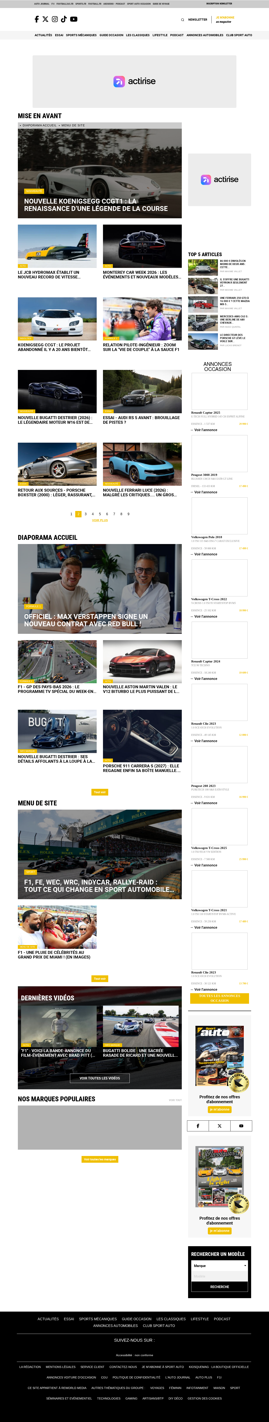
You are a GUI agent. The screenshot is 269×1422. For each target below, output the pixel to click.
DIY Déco (176, 1398)
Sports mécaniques (81, 35)
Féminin (175, 1388)
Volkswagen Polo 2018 (206, 537)
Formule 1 (111, 338)
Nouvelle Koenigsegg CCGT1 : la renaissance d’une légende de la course (96, 204)
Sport (30, 872)
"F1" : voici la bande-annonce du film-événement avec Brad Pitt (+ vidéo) (57, 1053)
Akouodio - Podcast (114, 4)
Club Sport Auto (239, 35)
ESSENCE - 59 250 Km (203, 921)
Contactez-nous (123, 1367)
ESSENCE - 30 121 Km (203, 983)
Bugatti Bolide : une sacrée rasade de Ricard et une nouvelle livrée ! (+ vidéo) (140, 1053)
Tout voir (100, 792)
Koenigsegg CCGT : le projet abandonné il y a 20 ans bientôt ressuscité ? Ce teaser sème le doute (53, 347)
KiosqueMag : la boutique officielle (219, 1367)
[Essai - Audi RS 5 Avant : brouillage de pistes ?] (142, 391)
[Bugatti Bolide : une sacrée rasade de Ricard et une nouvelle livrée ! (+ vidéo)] (141, 1026)
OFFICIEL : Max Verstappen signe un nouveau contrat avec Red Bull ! (86, 620)
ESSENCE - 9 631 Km (203, 797)
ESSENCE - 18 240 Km (203, 672)
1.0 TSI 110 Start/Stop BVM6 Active (213, 914)
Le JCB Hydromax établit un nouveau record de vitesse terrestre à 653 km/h (48, 274)
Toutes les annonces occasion (219, 998)
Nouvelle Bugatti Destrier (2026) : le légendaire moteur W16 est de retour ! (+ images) (55, 420)
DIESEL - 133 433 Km (203, 486)
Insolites (25, 338)
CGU (104, 1377)
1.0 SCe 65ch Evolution (206, 727)
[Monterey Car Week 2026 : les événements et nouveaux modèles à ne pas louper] (142, 246)
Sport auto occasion (139, 4)
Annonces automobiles (205, 35)
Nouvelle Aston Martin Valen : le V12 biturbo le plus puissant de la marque (141, 689)
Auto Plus (203, 1377)
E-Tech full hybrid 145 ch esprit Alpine (218, 416)
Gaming (131, 1398)
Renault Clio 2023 (203, 723)
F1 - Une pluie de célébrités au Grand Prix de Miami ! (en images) (54, 954)
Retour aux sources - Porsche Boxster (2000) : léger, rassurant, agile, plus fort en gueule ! (55, 492)
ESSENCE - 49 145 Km (203, 735)
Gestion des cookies (205, 1398)
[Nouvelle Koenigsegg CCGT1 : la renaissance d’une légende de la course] (100, 173)
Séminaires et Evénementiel (69, 1398)
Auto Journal (41, 4)
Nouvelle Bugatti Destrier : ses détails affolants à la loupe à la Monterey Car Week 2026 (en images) (55, 759)
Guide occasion (111, 35)
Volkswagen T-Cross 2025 (209, 848)
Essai (59, 35)
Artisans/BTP (153, 1398)
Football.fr (94, 4)
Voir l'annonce (204, 430)
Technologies (108, 1398)
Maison (219, 1388)
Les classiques (138, 35)
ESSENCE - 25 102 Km (203, 610)
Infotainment (197, 1388)
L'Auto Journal (177, 1377)
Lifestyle (160, 35)
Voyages (157, 1388)
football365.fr (65, 4)
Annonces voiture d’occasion (71, 1377)
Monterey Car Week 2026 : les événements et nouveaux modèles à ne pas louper (140, 274)
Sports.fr (80, 4)
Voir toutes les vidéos (100, 1078)
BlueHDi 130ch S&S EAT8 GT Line (212, 478)
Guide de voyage (161, 4)
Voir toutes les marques (100, 1159)
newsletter (197, 19)
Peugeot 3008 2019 (204, 475)
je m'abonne (219, 1109)
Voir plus (100, 520)
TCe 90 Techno (200, 665)
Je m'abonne (225, 19)
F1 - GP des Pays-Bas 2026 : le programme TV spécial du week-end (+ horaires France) (57, 689)
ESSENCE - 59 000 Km (203, 548)
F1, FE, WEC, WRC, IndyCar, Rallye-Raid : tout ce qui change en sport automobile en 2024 (96, 885)
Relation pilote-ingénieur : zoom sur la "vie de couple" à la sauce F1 (141, 347)
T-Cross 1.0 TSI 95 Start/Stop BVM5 (213, 603)
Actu (23, 266)
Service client (92, 1367)
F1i (52, 4)
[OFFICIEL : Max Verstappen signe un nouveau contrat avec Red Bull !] (100, 589)
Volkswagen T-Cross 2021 (209, 910)
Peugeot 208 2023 (203, 786)
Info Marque (27, 751)
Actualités (43, 35)
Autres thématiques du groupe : (118, 1388)
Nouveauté (34, 191)
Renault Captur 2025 (205, 412)
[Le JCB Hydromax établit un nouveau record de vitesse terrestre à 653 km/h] (57, 246)
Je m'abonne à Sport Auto (163, 1367)
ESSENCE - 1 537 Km (203, 423)
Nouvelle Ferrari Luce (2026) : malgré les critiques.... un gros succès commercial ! (138, 492)
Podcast (177, 35)
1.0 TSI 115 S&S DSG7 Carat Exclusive (215, 541)
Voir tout (175, 1100)
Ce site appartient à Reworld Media (57, 1388)
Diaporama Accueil (40, 125)
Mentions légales (60, 1367)
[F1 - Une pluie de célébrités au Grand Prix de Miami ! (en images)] (57, 927)
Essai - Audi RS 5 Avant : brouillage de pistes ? (141, 420)
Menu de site (73, 125)
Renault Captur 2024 (205, 661)
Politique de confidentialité (136, 1377)
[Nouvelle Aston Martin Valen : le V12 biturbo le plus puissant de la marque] (142, 661)
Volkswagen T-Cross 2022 (209, 599)
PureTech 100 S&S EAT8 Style (210, 789)
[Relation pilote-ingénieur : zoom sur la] (142, 318)
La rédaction (30, 1367)
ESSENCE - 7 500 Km (203, 859)
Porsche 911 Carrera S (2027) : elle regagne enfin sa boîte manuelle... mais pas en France (141, 768)
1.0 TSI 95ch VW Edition (206, 851)
